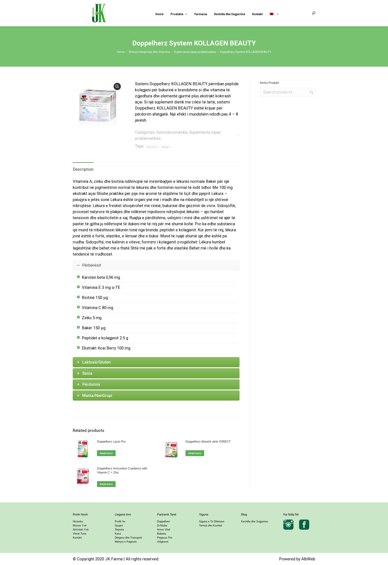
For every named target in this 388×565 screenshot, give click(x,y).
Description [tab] (83, 169)
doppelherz (152, 147)
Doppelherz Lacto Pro (111, 441)
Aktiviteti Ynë (81, 529)
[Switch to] (276, 13)
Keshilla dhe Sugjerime (229, 14)
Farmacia (200, 14)
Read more (106, 453)
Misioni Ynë (79, 525)
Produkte (177, 14)
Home (159, 14)
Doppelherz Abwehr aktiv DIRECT (208, 441)
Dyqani (119, 525)
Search (311, 92)
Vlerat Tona (79, 533)
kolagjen (166, 147)
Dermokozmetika (171, 132)
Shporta (119, 529)
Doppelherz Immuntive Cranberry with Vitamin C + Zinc (122, 470)
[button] (117, 86)
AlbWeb (308, 559)
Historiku (78, 521)
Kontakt (257, 14)
